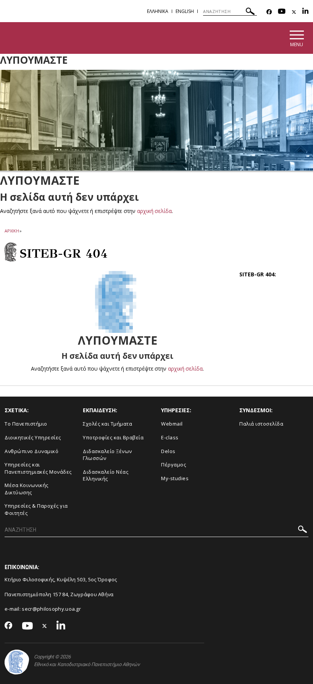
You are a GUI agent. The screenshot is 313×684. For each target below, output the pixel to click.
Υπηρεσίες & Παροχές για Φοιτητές (36, 509)
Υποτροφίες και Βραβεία (113, 437)
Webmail (172, 423)
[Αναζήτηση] (250, 12)
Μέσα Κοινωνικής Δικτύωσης (26, 489)
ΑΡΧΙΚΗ (12, 231)
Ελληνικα (157, 11)
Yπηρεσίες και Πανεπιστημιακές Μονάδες (38, 468)
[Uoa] (17, 662)
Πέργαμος (173, 464)
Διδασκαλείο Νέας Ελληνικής (105, 475)
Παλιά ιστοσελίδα (261, 423)
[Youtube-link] (282, 12)
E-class (170, 437)
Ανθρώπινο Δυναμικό (31, 451)
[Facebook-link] (269, 12)
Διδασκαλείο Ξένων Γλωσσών (107, 455)
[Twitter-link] (294, 12)
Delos (168, 451)
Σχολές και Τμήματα (107, 423)
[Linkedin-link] (305, 12)
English (185, 11)
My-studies (175, 478)
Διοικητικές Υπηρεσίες (33, 437)
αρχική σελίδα (154, 211)
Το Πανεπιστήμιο (26, 423)
